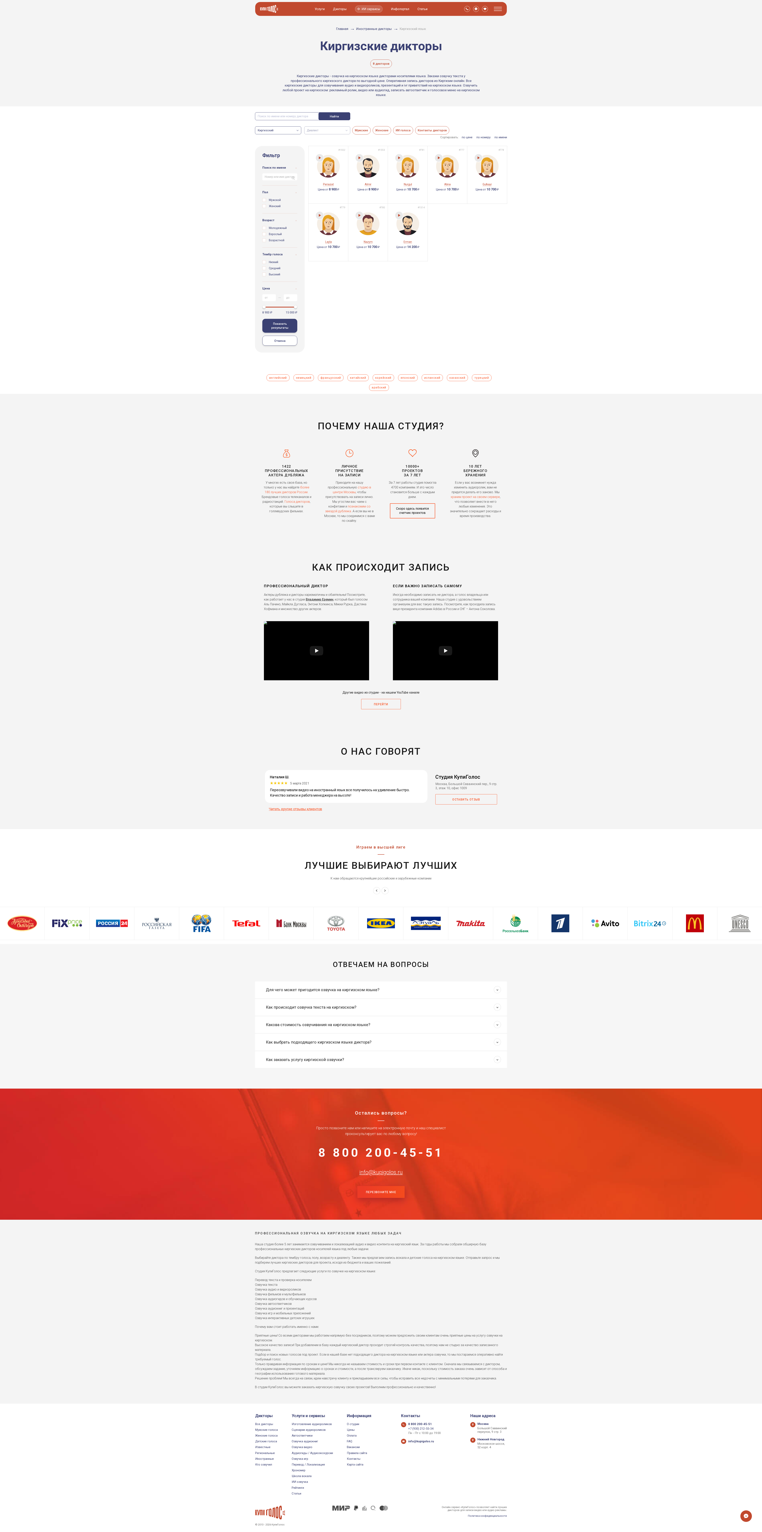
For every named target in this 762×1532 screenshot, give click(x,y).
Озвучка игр (300, 1459)
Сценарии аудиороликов (309, 1430)
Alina (447, 184)
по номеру (483, 137)
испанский (432, 377)
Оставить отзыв (466, 799)
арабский (379, 387)
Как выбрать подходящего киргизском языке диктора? (318, 1042)
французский (330, 377)
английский (278, 377)
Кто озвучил (263, 1464)
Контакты (353, 1459)
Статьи (422, 9)
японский (408, 377)
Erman (408, 241)
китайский (358, 377)
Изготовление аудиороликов (312, 1424)
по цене (467, 137)
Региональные (265, 1453)
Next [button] (385, 890)
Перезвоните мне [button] (381, 1192)
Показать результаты (279, 326)
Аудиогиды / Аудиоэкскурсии (312, 1453)
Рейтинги (298, 1488)
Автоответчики (302, 1435)
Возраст (268, 220)
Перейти (381, 704)
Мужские (361, 130)
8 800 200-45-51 (381, 1153)
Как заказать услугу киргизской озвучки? (305, 1059)
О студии (353, 1424)
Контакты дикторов (432, 130)
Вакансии (353, 1447)
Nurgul (408, 184)
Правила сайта (357, 1453)
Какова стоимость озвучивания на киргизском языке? (318, 1024)
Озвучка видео (302, 1447)
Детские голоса (266, 1441)
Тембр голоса (272, 254)
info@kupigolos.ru (381, 1172)
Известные (262, 1447)
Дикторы (340, 9)
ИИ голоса (403, 130)
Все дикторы (264, 1424)
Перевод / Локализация (308, 1464)
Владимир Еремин (319, 599)
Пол (265, 192)
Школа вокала (302, 1476)
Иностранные (264, 1459)
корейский (383, 377)
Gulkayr (487, 184)
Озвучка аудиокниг (305, 1441)
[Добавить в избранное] (314, 150)
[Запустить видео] (316, 650)
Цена (266, 288)
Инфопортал (400, 9)
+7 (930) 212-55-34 (420, 1428)
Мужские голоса (266, 1430)
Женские (382, 130)
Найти (334, 116)
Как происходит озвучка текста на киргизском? (311, 1007)
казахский (457, 377)
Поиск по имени (274, 167)
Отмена (280, 341)
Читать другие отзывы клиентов (295, 809)
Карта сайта (355, 1464)
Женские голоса (266, 1435)
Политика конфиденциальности (487, 1515)
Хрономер (298, 1470)
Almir (368, 184)
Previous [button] (376, 890)
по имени (501, 137)
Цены (351, 1430)
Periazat (328, 184)
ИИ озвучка (300, 1482)
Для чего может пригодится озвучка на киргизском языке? (322, 989)
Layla (328, 241)
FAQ (349, 1441)
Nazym (368, 241)
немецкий (303, 377)
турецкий (481, 377)
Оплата (352, 1435)
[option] (156, 923)
